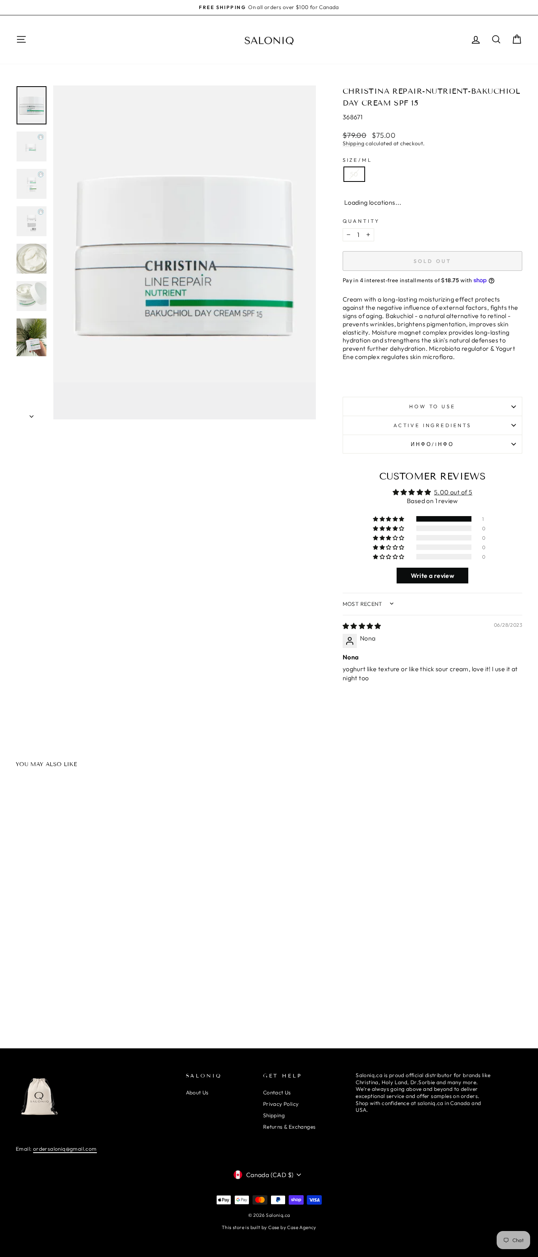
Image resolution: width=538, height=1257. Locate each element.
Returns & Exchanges (289, 1126)
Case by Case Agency (292, 1227)
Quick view (75, 932)
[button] (389, 519)
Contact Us (277, 1092)
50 (354, 174)
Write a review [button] (433, 575)
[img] (362, 626)
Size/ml (357, 160)
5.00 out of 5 (453, 492)
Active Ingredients (432, 425)
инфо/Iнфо (432, 444)
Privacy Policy (281, 1103)
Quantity (361, 221)
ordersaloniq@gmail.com (65, 1148)
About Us (197, 1092)
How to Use (432, 406)
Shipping (353, 143)
